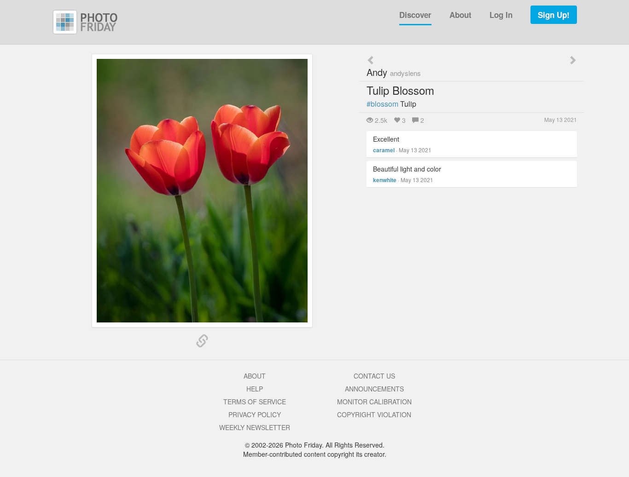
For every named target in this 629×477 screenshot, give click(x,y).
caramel (384, 150)
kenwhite (384, 180)
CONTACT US (374, 375)
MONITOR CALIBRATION (374, 401)
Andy (394, 72)
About (460, 14)
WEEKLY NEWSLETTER (254, 427)
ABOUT (255, 375)
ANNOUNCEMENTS (374, 388)
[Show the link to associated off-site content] (202, 341)
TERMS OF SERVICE (254, 401)
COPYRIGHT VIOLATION (374, 414)
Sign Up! (554, 14)
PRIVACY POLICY (254, 414)
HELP (254, 388)
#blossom (382, 103)
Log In (501, 14)
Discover (415, 14)
